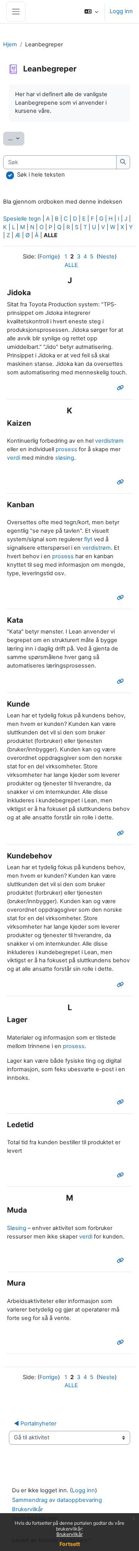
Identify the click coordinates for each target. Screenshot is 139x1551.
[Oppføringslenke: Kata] (122, 681)
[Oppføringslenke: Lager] (122, 1102)
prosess (66, 449)
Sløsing (16, 1228)
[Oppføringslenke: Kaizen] (122, 482)
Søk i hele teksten (41, 174)
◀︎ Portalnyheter (35, 1423)
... (16, 138)
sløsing (64, 457)
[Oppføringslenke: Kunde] (122, 833)
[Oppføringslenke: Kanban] (122, 597)
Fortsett (69, 1544)
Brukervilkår (69, 1534)
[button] (91, 11)
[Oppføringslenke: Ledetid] (122, 1175)
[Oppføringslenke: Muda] (122, 1260)
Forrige (48, 256)
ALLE (71, 265)
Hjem (10, 44)
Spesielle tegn (22, 218)
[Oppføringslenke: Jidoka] (122, 387)
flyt (88, 539)
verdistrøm (109, 440)
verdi (13, 457)
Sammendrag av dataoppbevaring (57, 1500)
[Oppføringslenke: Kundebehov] (122, 984)
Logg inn (121, 11)
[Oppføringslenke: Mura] (122, 1342)
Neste (106, 256)
